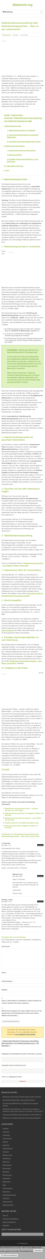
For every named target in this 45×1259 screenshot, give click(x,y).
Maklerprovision (7, 1155)
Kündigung (6, 1152)
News (4, 1185)
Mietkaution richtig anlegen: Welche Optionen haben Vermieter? (22, 1097)
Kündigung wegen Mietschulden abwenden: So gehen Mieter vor (22, 1114)
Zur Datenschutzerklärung (9, 1255)
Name (4, 972)
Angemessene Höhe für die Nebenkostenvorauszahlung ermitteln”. (22, 594)
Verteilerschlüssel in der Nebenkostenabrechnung (22, 823)
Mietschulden (7, 1168)
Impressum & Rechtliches (10, 1219)
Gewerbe (5, 1142)
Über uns (5, 1215)
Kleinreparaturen (7, 1148)
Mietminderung (7, 1165)
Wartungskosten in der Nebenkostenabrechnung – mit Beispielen (20, 1044)
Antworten (40, 845)
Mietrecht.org (22, 5)
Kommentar (6, 946)
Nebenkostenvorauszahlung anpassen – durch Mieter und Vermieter (23, 819)
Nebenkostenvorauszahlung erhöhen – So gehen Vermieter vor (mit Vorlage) (21, 809)
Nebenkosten (7, 1182)
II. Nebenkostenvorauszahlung (14, 146)
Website (4, 990)
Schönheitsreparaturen (9, 1195)
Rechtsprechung (7, 1188)
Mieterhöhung (7, 1158)
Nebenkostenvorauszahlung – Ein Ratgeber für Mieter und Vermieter (22, 564)
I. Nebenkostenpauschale (12, 126)
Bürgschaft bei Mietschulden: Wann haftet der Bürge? (19, 1100)
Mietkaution (6, 1162)
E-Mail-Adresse (7, 981)
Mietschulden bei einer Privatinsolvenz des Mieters (20, 1041)
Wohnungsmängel (8, 1205)
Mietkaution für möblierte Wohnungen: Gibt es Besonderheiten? (22, 1118)
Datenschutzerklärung (9, 1222)
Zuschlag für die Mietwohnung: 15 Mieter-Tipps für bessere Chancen (20, 1104)
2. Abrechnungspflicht (14, 155)
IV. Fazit (6, 170)
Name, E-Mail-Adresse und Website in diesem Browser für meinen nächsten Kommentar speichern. (22, 1001)
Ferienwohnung (7, 1138)
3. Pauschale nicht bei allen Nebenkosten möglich (24, 141)
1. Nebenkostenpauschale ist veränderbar (21, 130)
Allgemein (6, 1128)
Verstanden (38, 1250)
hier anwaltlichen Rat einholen (25, 1034)
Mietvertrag (6, 1172)
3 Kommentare (24, 35)
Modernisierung (7, 1175)
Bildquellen (6, 1225)
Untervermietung (8, 1201)
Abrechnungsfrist (7, 630)
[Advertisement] (19, 56)
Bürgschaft (6, 1132)
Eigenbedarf (6, 1135)
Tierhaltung (6, 1198)
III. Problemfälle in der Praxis (13, 166)
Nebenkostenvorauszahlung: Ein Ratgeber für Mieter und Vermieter (24, 814)
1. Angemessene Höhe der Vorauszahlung (21, 150)
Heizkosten (6, 1145)
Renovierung (6, 1192)
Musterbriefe (6, 1178)
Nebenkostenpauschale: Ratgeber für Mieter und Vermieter (21, 827)
